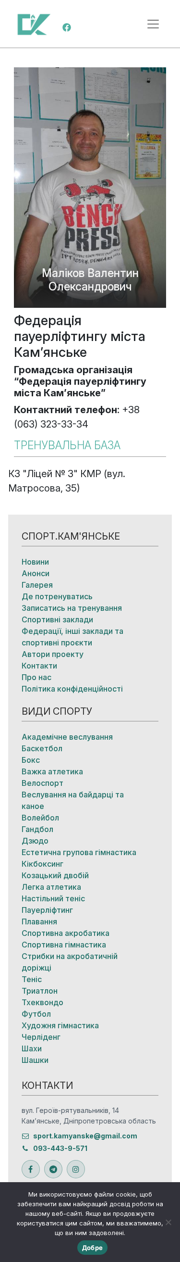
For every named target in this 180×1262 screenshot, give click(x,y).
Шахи (32, 1048)
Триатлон (40, 991)
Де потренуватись (57, 596)
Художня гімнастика (60, 1025)
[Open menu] (153, 24)
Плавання (39, 921)
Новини (35, 562)
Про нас (36, 677)
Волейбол (40, 817)
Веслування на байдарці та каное (73, 800)
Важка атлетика (52, 771)
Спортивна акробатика (65, 933)
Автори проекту (53, 654)
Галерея (37, 585)
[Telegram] (53, 1169)
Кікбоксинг (42, 864)
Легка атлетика (51, 887)
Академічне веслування (67, 737)
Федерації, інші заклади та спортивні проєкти (72, 636)
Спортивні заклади (57, 619)
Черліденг (41, 1037)
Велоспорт (42, 783)
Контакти (39, 665)
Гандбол (37, 829)
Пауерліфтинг (47, 910)
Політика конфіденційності (72, 689)
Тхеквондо (42, 1002)
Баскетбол (42, 748)
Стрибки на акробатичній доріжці (70, 961)
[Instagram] (76, 1169)
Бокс (31, 760)
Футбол (36, 1014)
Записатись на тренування (72, 608)
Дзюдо (35, 841)
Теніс (32, 979)
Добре (92, 1247)
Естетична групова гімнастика (79, 852)
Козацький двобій (55, 875)
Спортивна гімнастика (64, 944)
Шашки (35, 1060)
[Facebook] (66, 26)
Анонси (35, 573)
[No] (168, 1222)
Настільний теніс (53, 898)
